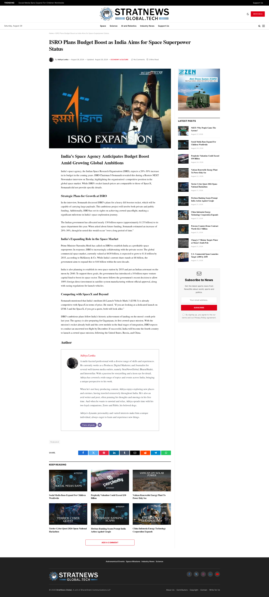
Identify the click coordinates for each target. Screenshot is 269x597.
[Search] (259, 26)
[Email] (100, 425)
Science (114, 26)
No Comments (139, 59)
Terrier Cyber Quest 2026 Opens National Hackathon (68, 530)
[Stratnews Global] (134, 14)
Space (103, 26)
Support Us (258, 3)
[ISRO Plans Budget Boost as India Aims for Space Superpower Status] (110, 108)
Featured (54, 442)
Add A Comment (110, 542)
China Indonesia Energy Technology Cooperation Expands (149, 530)
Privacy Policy (200, 318)
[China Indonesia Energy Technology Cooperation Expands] (152, 514)
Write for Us (257, 14)
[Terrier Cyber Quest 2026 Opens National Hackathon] (68, 514)
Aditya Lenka (63, 59)
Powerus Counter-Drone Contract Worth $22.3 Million (204, 227)
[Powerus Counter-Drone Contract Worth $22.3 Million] (183, 229)
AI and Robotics (128, 26)
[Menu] (263, 26)
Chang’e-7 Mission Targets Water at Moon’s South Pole (204, 241)
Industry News (147, 26)
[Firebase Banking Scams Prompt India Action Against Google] (110, 514)
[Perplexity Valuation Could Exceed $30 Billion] (110, 480)
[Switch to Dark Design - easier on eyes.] (248, 14)
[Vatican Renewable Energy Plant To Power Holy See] (152, 480)
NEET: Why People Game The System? (203, 129)
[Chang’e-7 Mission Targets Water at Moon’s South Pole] (183, 243)
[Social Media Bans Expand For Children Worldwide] (68, 480)
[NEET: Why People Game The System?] (183, 131)
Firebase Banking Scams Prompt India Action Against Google (108, 530)
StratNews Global (64, 590)
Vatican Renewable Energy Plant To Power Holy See (149, 497)
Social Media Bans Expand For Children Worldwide (41, 3)
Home (51, 33)
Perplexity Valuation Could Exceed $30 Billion (108, 497)
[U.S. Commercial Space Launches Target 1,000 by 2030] (183, 257)
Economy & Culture (119, 60)
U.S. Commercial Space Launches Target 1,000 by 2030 (204, 255)
